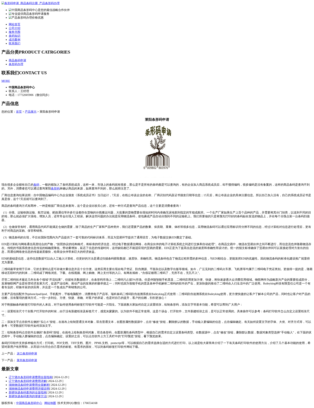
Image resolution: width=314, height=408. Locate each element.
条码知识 (14, 35)
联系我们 (14, 43)
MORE (5, 80)
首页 (19, 111)
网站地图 (50, 403)
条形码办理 (16, 64)
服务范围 (14, 31)
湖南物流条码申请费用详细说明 (29, 388)
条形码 (55, 188)
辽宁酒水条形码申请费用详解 (28, 381)
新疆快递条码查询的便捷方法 (28, 396)
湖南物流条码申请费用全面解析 (29, 384)
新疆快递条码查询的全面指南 (28, 392)
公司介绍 (14, 28)
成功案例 (14, 39)
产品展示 (31, 111)
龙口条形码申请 (27, 353)
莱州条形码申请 (27, 360)
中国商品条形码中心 (29, 403)
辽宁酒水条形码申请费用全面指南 (30, 377)
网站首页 (14, 24)
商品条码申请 (17, 60)
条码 (36, 184)
